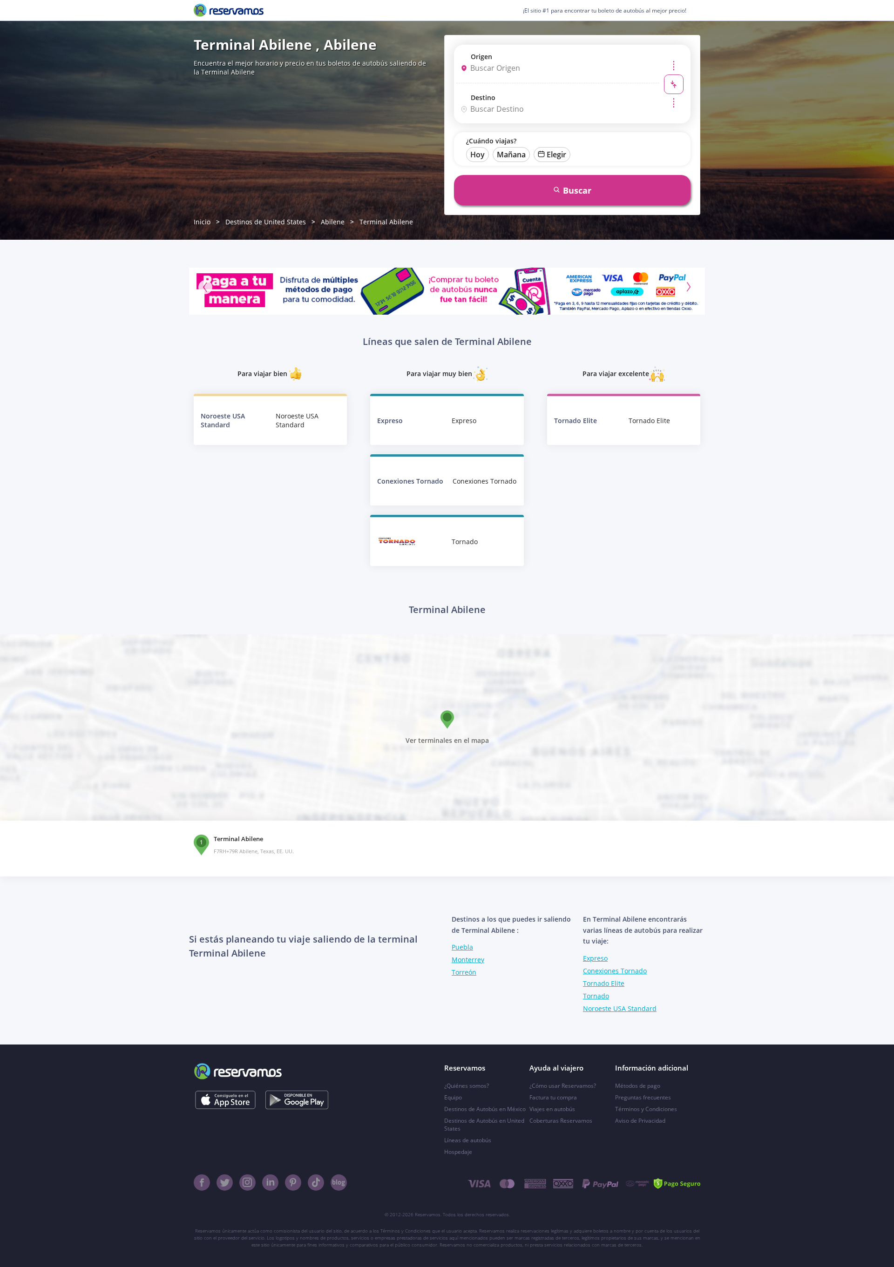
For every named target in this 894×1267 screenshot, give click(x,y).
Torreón (464, 972)
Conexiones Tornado (615, 970)
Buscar (577, 190)
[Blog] (339, 1182)
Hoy (477, 154)
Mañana (511, 154)
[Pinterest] (293, 1182)
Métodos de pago (637, 1086)
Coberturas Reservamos (560, 1121)
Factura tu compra (553, 1097)
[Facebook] (202, 1182)
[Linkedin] (270, 1182)
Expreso (595, 958)
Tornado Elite (603, 983)
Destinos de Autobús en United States (484, 1124)
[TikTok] (316, 1182)
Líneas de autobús (467, 1140)
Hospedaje (458, 1152)
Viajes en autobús (552, 1109)
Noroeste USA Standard (620, 1008)
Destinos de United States (265, 221)
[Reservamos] (229, 10)
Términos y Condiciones (646, 1109)
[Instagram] (247, 1182)
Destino (483, 97)
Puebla (462, 947)
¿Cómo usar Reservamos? (562, 1086)
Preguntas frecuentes (643, 1097)
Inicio (202, 221)
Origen (481, 56)
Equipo (453, 1097)
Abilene (333, 221)
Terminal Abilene (386, 221)
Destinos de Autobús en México (485, 1109)
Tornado (596, 995)
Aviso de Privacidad (640, 1121)
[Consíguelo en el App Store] (225, 1100)
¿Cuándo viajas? (491, 140)
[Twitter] (225, 1182)
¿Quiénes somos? (466, 1086)
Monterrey (468, 959)
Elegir (556, 154)
